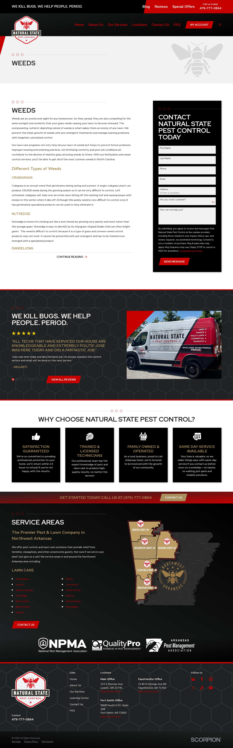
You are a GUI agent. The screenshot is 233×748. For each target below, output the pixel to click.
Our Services (77, 691)
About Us (75, 685)
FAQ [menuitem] (177, 25)
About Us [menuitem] (95, 25)
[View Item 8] (42, 379)
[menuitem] (16, 741)
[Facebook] (202, 679)
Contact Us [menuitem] (160, 25)
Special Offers (183, 6)
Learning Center (79, 698)
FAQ (72, 710)
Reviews (161, 6)
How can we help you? (171, 210)
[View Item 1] (13, 379)
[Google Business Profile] (193, 679)
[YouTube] (211, 688)
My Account (199, 24)
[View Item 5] (29, 379)
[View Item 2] (17, 379)
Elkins (69, 579)
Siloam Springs (24, 590)
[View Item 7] (37, 379)
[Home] (26, 30)
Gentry (70, 595)
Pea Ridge (21, 595)
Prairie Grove (73, 590)
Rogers (20, 612)
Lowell (20, 584)
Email (162, 179)
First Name (165, 148)
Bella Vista (22, 601)
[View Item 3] (21, 379)
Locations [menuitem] (139, 25)
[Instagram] (211, 679)
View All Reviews (63, 379)
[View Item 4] (25, 379)
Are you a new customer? (173, 199)
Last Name (165, 158)
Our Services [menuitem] (117, 25)
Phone (163, 168)
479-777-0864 (210, 8)
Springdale (72, 607)
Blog (146, 6)
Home (73, 679)
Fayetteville (73, 601)
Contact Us (173, 497)
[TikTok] (202, 688)
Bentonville (23, 607)
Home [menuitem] (79, 25)
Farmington (22, 579)
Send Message (174, 261)
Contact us (25, 625)
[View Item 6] (33, 379)
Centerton (72, 584)
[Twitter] (193, 688)
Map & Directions (110, 691)
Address (164, 189)
